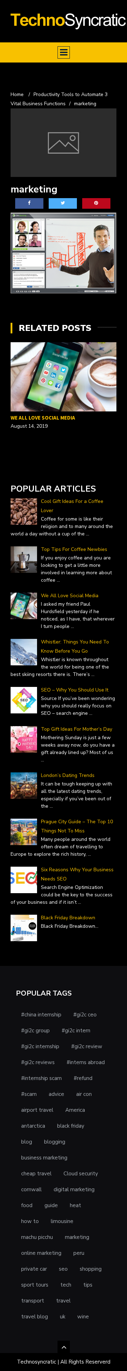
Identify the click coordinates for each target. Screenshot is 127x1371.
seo (63, 1268)
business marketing (44, 1157)
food (26, 1205)
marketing (77, 1237)
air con (84, 1094)
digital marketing (74, 1189)
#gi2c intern (76, 1030)
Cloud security (81, 1173)
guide (51, 1205)
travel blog (34, 1316)
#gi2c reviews (38, 1062)
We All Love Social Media (43, 417)
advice (56, 1094)
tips (87, 1284)
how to (30, 1221)
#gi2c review (86, 1046)
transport (32, 1300)
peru (78, 1253)
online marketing (41, 1253)
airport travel (37, 1110)
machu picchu (37, 1237)
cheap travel (36, 1173)
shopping (91, 1268)
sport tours (34, 1284)
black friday (70, 1125)
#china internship (41, 1014)
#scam (29, 1094)
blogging (54, 1141)
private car (34, 1268)
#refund (83, 1078)
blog (26, 1141)
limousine (62, 1221)
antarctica (33, 1125)
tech (65, 1284)
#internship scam (41, 1078)
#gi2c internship (40, 1046)
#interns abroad (86, 1062)
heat (75, 1205)
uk (62, 1316)
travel (63, 1300)
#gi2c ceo (85, 1014)
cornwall (31, 1189)
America (75, 1110)
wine (83, 1316)
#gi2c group (35, 1030)
